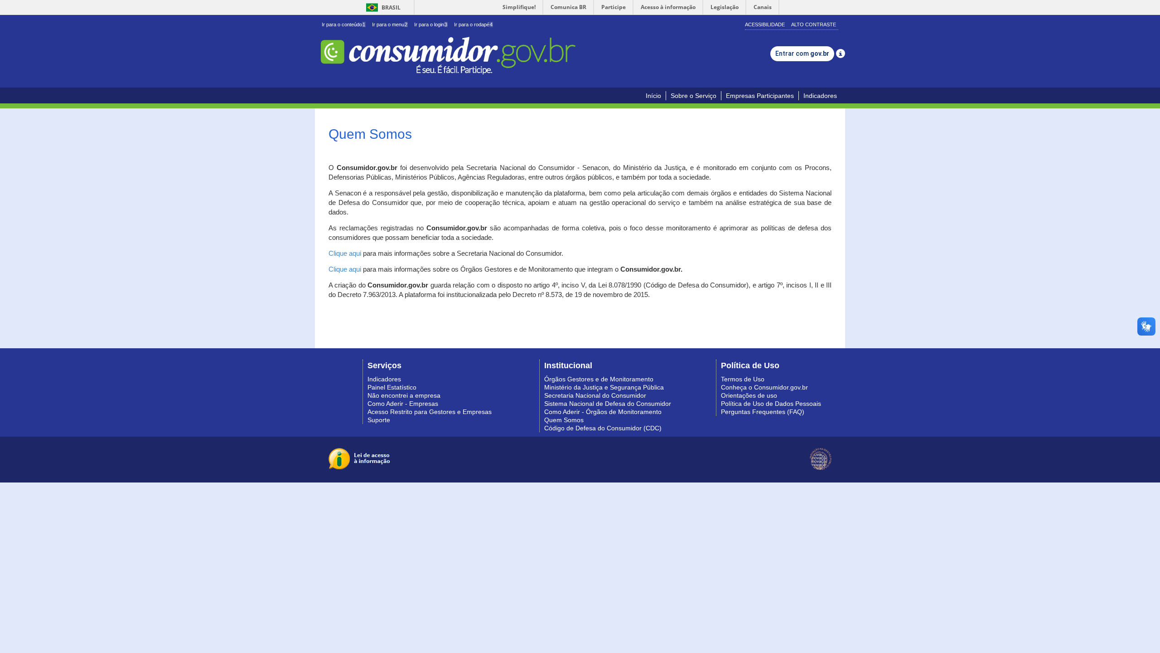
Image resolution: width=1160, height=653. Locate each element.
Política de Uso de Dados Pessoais (771, 403)
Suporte (378, 420)
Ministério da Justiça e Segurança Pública (604, 387)
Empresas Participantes (760, 95)
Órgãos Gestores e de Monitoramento (598, 379)
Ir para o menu (389, 24)
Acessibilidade (765, 24)
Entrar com (802, 53)
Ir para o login (430, 24)
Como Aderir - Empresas (402, 403)
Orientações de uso (749, 395)
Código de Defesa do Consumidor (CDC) (603, 428)
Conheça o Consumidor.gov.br (764, 387)
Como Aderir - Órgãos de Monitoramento (603, 411)
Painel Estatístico (391, 387)
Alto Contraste (813, 24)
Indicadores (820, 95)
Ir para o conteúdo (343, 24)
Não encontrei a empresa (403, 395)
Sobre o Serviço (693, 95)
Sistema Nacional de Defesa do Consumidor (607, 403)
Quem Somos (564, 420)
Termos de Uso (742, 379)
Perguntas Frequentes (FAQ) (762, 411)
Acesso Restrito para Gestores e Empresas (429, 411)
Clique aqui (345, 253)
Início (653, 95)
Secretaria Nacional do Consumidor (595, 395)
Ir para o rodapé (473, 24)
